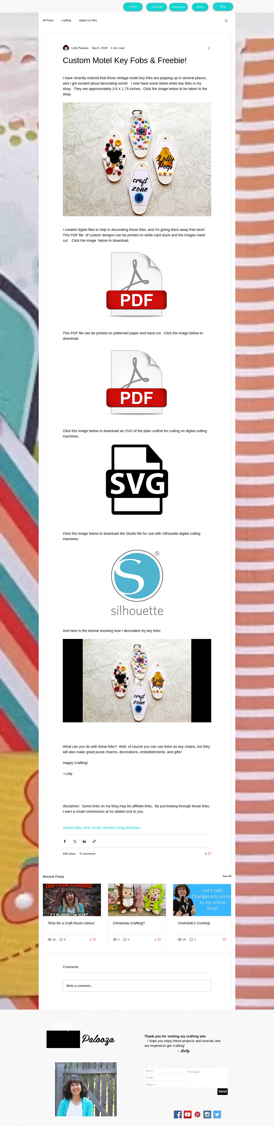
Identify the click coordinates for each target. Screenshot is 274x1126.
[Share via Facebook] (65, 841)
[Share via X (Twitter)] (74, 841)
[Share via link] (94, 841)
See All (227, 876)
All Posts (48, 20)
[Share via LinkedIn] (84, 841)
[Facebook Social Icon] (178, 1114)
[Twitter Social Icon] (217, 1114)
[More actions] (208, 47)
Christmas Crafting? (129, 923)
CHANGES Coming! (194, 923)
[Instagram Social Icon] (207, 1114)
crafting (66, 20)
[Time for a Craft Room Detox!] (72, 900)
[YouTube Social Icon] (188, 1114)
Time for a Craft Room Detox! (71, 923)
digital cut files (88, 20)
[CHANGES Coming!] (202, 900)
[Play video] (137, 680)
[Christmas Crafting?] (137, 900)
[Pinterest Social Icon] (197, 1114)
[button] (226, 20)
